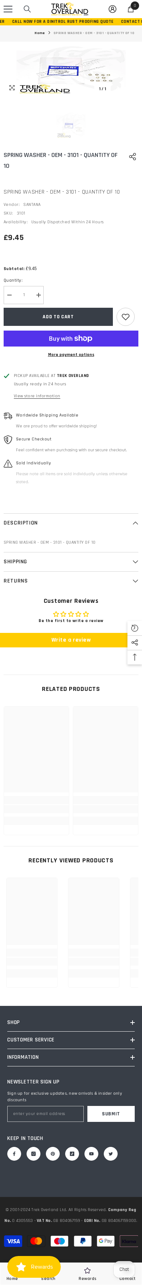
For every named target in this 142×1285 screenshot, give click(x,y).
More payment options (71, 354)
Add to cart (58, 317)
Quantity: (13, 280)
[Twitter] (111, 1154)
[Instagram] (33, 1154)
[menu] (8, 9)
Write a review (71, 640)
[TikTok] (72, 1154)
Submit (111, 1114)
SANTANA (31, 204)
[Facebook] (14, 1154)
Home (40, 33)
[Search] (27, 9)
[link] (36, 809)
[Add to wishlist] (126, 317)
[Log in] (112, 9)
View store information (37, 396)
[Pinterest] (53, 1154)
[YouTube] (91, 1154)
